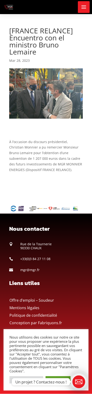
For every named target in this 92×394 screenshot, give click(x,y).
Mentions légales (24, 307)
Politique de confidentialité (33, 315)
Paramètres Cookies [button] (26, 380)
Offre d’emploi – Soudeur (31, 300)
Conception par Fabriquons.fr (35, 322)
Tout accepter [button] (58, 380)
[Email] (78, 381)
